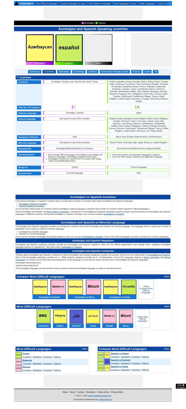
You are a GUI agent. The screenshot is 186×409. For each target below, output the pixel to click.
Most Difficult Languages (47, 3)
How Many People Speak (115, 72)
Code (147, 72)
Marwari (26, 367)
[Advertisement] (93, 13)
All (155, 72)
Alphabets (64, 72)
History (136, 72)
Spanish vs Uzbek (119, 366)
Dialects (92, 72)
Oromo (26, 353)
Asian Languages (166, 3)
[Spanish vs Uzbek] (104, 368)
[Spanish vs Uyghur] (104, 355)
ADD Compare (181, 386)
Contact (80, 392)
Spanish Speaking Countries (31, 206)
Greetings (79, 72)
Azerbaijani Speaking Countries (33, 204)
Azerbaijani (40, 63)
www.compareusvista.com (99, 395)
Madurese (27, 360)
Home (65, 392)
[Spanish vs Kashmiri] (104, 362)
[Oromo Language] (19, 355)
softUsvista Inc (105, 399)
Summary (34, 72)
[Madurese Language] (19, 362)
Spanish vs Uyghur (120, 353)
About (72, 392)
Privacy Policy (117, 392)
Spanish (69, 63)
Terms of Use (103, 392)
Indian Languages (147, 3)
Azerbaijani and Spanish (159, 255)
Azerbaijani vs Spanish (114, 214)
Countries (49, 72)
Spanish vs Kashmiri (120, 360)
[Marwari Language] (19, 368)
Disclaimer (90, 392)
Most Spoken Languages (100, 3)
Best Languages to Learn (125, 3)
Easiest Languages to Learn (73, 3)
